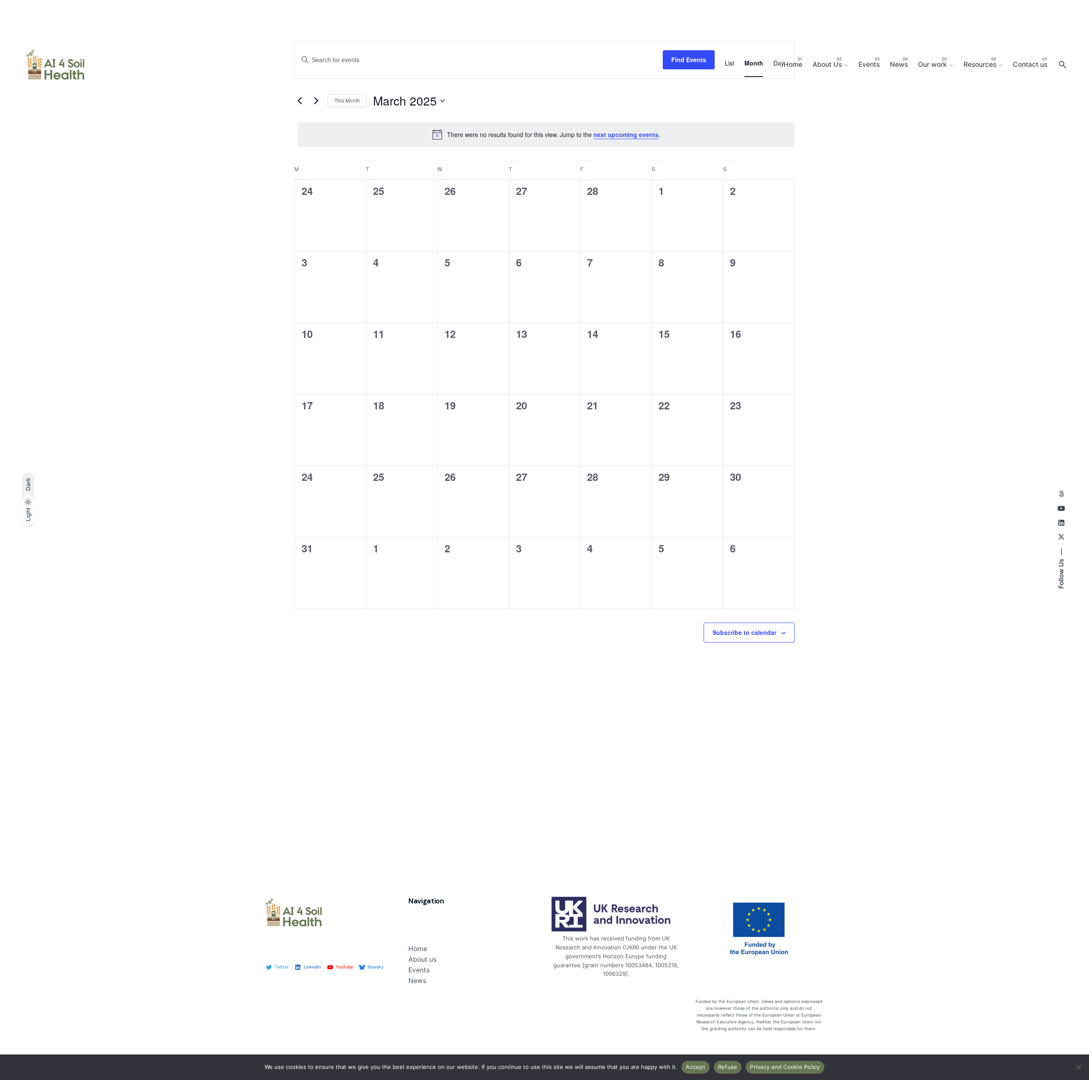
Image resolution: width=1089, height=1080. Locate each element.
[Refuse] (1078, 1067)
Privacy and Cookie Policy (785, 1066)
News (417, 981)
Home (417, 949)
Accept (695, 1066)
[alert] (546, 134)
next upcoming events (626, 134)
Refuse (728, 1066)
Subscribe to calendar (744, 632)
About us (422, 959)
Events (419, 970)
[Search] (1062, 64)
